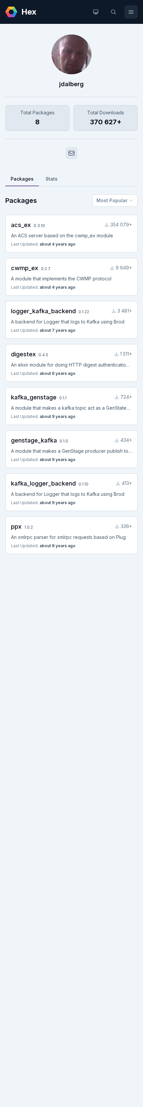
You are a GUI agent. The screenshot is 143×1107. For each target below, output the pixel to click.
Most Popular (111, 200)
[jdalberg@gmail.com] (71, 153)
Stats (52, 179)
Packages (22, 179)
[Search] (113, 12)
